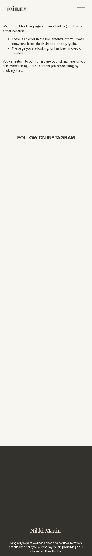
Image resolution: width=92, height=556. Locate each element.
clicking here (65, 61)
